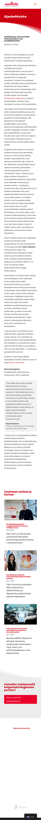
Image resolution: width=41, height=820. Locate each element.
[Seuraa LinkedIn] (26, 790)
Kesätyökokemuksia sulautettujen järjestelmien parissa (18, 576)
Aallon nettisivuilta (16, 362)
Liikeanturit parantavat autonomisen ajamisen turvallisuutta (16, 630)
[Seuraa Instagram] (31, 790)
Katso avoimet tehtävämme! (13, 699)
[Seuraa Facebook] (35, 790)
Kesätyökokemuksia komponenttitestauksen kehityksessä (17, 526)
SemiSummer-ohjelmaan (14, 98)
